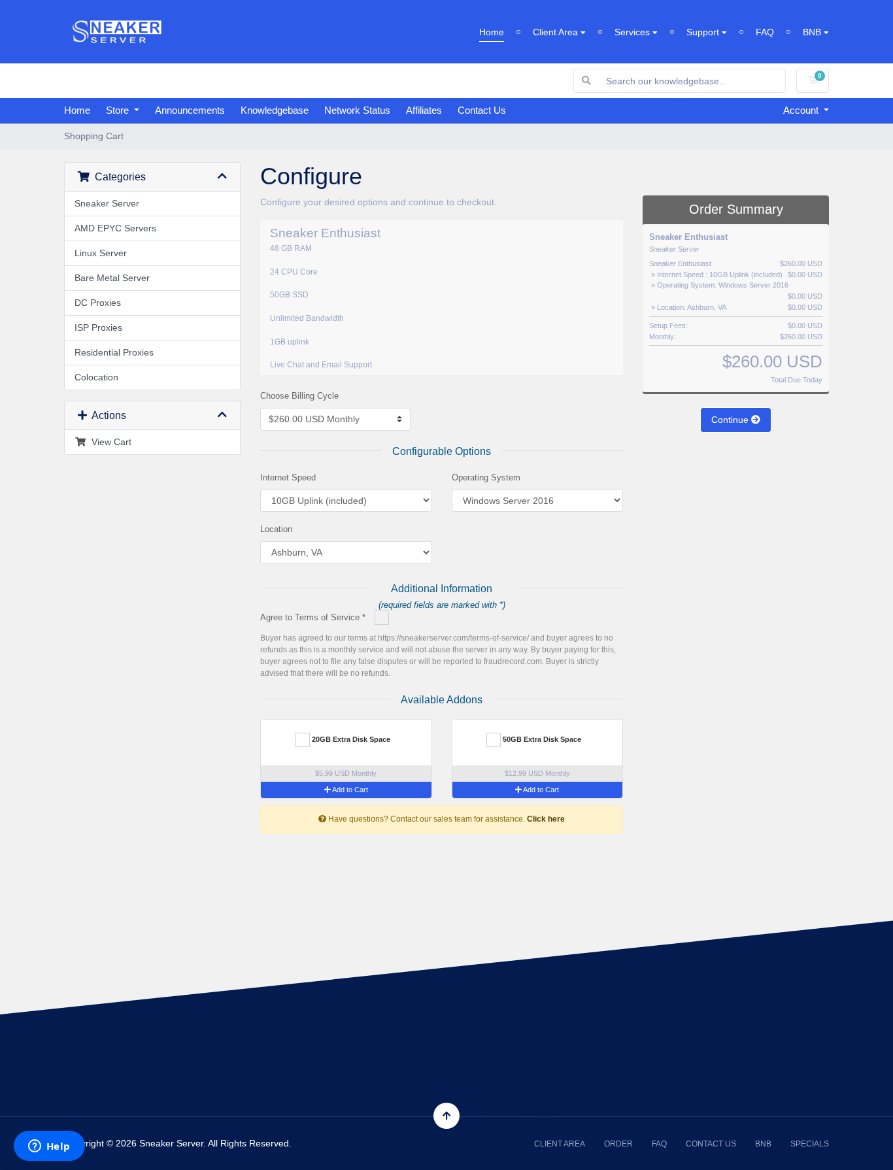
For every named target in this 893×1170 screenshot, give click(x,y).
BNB (813, 32)
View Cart (108, 442)
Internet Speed (288, 477)
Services (633, 32)
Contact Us (482, 110)
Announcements (190, 110)
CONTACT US (711, 1143)
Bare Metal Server (112, 278)
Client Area (557, 32)
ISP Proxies (98, 327)
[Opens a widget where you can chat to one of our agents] (49, 1147)
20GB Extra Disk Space (350, 739)
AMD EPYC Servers (115, 228)
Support (704, 32)
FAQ (765, 32)
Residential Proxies (114, 352)
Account (802, 110)
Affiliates (424, 110)
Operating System (486, 477)
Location (276, 529)
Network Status (357, 110)
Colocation (96, 377)
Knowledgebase (275, 110)
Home (491, 32)
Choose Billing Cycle (299, 396)
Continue (731, 419)
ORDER (618, 1143)
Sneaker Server (107, 203)
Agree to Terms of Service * (312, 617)
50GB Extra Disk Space (541, 739)
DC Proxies (98, 302)
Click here (546, 819)
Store (118, 110)
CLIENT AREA (559, 1143)
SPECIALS (809, 1143)
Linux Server (101, 253)
